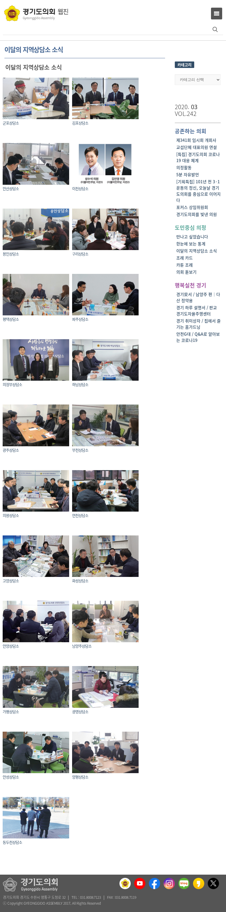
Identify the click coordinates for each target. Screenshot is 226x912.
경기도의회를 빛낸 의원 (196, 214)
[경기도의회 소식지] (36, 13)
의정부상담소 (12, 384)
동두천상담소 (12, 842)
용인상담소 (11, 254)
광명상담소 (80, 711)
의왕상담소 (11, 515)
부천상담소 (80, 450)
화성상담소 (80, 580)
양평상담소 (80, 777)
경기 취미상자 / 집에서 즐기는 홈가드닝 (198, 324)
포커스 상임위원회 (192, 207)
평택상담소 (11, 319)
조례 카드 (184, 258)
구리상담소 (80, 254)
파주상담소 (80, 319)
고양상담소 (11, 580)
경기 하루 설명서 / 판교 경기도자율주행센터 (196, 310)
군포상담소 (11, 123)
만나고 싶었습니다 (192, 236)
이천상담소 (80, 188)
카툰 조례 (184, 265)
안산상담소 (11, 188)
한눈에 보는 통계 (190, 244)
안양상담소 (11, 646)
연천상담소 (80, 515)
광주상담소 (11, 450)
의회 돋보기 (186, 272)
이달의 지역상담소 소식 (196, 251)
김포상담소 (80, 123)
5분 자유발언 (187, 174)
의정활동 (184, 167)
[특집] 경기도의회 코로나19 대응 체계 (198, 157)
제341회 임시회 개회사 (196, 140)
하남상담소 (80, 384)
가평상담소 (11, 711)
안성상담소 (11, 777)
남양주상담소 (82, 646)
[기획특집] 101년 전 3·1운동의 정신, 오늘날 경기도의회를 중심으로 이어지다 (198, 191)
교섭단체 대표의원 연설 (196, 147)
